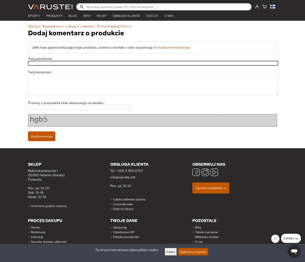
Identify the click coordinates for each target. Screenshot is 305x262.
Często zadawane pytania (129, 199)
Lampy (72, 26)
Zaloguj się (120, 227)
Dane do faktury (123, 209)
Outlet (152, 16)
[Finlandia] (273, 7)
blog (73, 16)
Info (86, 16)
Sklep (101, 16)
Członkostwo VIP (123, 232)
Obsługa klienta (126, 16)
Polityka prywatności (126, 237)
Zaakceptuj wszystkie (193, 252)
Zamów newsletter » (211, 188)
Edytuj (171, 252)
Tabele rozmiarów (206, 232)
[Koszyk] (264, 7)
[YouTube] (214, 173)
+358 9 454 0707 (129, 171)
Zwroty (35, 227)
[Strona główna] (50, 7)
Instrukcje (37, 237)
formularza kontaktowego (171, 47)
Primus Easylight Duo (114, 26)
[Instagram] (205, 173)
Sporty (34, 16)
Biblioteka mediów (207, 237)
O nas (169, 16)
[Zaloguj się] (257, 6)
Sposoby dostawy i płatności (49, 242)
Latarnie (87, 26)
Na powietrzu (53, 26)
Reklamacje (38, 232)
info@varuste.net (122, 177)
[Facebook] (196, 173)
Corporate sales (123, 204)
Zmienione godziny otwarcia (49, 206)
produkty (54, 16)
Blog (198, 227)
